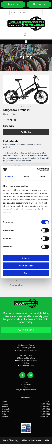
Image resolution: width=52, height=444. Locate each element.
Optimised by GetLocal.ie (37, 440)
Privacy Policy (27, 355)
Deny (26, 273)
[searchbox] (26, 12)
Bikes (14, 114)
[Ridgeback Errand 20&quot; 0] (26, 89)
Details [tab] (26, 176)
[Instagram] (30, 375)
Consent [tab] (9, 176)
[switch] (45, 230)
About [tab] (43, 176)
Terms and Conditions (27, 358)
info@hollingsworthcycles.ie (26, 390)
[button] (13, 4)
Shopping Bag (16, 285)
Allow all (26, 258)
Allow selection (26, 265)
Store (5, 114)
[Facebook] (22, 375)
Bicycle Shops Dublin (27, 365)
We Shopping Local (13, 440)
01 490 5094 (26, 385)
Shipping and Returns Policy (27, 360)
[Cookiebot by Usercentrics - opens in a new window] (37, 169)
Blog (27, 363)
